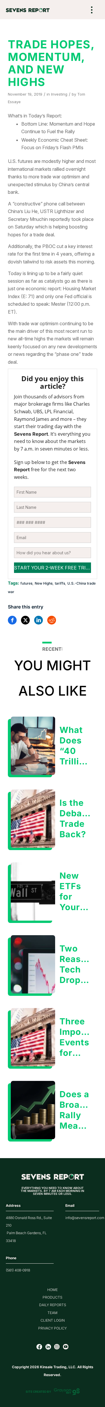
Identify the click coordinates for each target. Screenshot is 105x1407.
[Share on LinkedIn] (38, 620)
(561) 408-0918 (18, 1270)
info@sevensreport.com (84, 1218)
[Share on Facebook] (12, 620)
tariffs (60, 583)
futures (26, 583)
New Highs (43, 583)
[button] (92, 10)
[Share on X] (25, 620)
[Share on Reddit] (51, 620)
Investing (59, 94)
